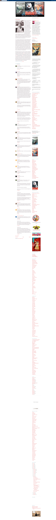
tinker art (33, 273)
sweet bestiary (33, 452)
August (34, 473)
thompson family (34, 455)
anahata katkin (33, 280)
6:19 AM (18, 148)
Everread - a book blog (34, 103)
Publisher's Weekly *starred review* (36, 204)
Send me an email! (34, 133)
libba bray (33, 314)
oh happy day (33, 446)
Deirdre (18, 131)
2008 (33, 466)
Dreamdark (33, 379)
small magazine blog (34, 450)
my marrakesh (33, 282)
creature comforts (34, 422)
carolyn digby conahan (34, 298)
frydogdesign (33, 432)
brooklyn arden (33, 345)
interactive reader (34, 355)
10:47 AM (18, 163)
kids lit (33, 359)
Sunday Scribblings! (34, 260)
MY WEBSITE (33, 254)
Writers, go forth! (35, 491)
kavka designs (33, 437)
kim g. (32, 288)
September (35, 472)
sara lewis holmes (34, 330)
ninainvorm (33, 445)
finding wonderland (34, 352)
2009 (33, 465)
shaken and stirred (34, 367)
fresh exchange (33, 431)
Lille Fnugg (33, 315)
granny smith (33, 267)
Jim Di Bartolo (33, 380)
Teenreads (33, 210)
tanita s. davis (33, 335)
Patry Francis (18, 170)
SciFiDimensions (34, 119)
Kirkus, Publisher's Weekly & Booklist (36, 109)
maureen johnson (34, 320)
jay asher (33, 307)
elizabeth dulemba (34, 351)
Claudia (18, 175)
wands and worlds (34, 371)
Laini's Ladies (33, 381)
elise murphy (33, 303)
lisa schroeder (33, 316)
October (34, 471)
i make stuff (33, 436)
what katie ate (33, 457)
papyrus (18, 71)
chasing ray (33, 346)
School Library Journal (34, 118)
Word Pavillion (33, 372)
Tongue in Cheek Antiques (20, 215)
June (34, 475)
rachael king (33, 326)
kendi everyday (33, 438)
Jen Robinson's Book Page (35, 168)
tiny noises (33, 275)
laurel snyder (33, 313)
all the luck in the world (34, 414)
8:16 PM (18, 173)
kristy (32, 281)
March (34, 493)
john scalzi (33, 309)
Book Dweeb (33, 96)
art (32, 384)
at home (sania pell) (34, 416)
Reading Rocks (33, 206)
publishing (33, 392)
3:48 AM (18, 142)
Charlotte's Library (34, 163)
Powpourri (18, 202)
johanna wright (33, 308)
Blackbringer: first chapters (35, 506)
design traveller (33, 424)
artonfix (33, 415)
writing (33, 394)
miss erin (33, 361)
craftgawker (33, 421)
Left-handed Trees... (19, 153)
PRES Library (33, 171)
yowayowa (33, 458)
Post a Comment (17, 235)
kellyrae (33, 268)
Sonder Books (33, 122)
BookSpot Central (34, 98)
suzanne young (33, 333)
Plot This (33, 202)
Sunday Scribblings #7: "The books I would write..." (36, 485)
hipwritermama (33, 354)
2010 (33, 464)
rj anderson (33, 327)
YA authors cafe (33, 374)
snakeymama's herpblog (34, 262)
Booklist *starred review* (34, 196)
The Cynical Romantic (34, 124)
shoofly (33, 290)
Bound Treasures (34, 161)
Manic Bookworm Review (35, 113)
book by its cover (34, 417)
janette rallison (33, 306)
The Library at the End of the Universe (36, 125)
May (34, 476)
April (34, 492)
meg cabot (33, 321)
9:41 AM (18, 99)
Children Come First (34, 164)
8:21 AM (18, 157)
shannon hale (33, 332)
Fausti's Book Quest (34, 104)
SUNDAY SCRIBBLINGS (34, 256)
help (16, 55)
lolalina (33, 441)
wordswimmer (33, 373)
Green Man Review (34, 106)
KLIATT (33, 110)
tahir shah (33, 334)
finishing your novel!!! (34, 428)
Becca (17, 144)
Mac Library (33, 112)
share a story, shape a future (35, 368)
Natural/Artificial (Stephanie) (35, 323)
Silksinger (33, 383)
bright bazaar (33, 418)
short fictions (33, 393)
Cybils (33, 378)
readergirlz (33, 366)
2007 (33, 467)
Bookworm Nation (34, 99)
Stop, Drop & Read (34, 175)
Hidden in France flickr (34, 434)
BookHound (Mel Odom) (34, 97)
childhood (33, 387)
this (22, 55)
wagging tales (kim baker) (35, 336)
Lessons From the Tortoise (35, 111)
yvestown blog (33, 459)
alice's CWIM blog (34, 341)
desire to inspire (33, 425)
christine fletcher (34, 300)
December (35, 469)
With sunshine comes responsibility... (35, 489)
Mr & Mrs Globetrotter (34, 443)
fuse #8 (33, 353)
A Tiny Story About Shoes (36, 490)
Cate (17, 123)
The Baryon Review (34, 176)
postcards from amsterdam (35, 263)
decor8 (33, 423)
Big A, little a (33, 342)
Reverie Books (33, 207)
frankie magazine (34, 430)
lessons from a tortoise (34, 360)
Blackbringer (33, 377)
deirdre (33, 284)
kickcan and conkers (34, 439)
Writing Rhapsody (34, 128)
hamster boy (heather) (34, 277)
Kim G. (18, 208)
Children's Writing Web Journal (35, 348)
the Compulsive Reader (34, 211)
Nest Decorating (34, 444)
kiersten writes (33, 312)
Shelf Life (33, 121)
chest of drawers (33, 266)
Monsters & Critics (34, 170)
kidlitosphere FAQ (34, 358)
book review (33, 386)
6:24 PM (18, 129)
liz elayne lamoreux (19, 78)
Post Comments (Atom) (20, 238)
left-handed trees (34, 287)
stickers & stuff (33, 451)
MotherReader (33, 362)
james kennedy (33, 305)
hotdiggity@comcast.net (34, 38)
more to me (33, 264)
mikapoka (33, 442)
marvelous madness (34, 261)
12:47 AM (18, 219)
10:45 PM (18, 177)
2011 (33, 463)
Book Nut (33, 195)
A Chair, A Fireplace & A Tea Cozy (35, 193)
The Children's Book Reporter (35, 177)
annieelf (33, 270)
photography (33, 391)
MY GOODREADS (34, 255)
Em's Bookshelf (33, 102)
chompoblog (33, 349)
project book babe (34, 365)
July (34, 474)
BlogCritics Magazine (34, 95)
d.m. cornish (33, 302)
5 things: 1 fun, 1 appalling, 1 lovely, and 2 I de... (36, 487)
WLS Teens (33, 212)
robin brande (33, 328)
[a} (32, 269)
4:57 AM (18, 200)
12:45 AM (18, 69)
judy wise (33, 291)
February (35, 494)
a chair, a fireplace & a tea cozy (35, 340)
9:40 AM (18, 84)
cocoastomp (33, 301)
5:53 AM (18, 76)
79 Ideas (33, 412)
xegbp (32, 289)
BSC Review (33, 162)
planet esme (33, 364)
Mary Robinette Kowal (34, 319)
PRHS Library (33, 117)
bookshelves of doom (34, 344)
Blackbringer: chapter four (35, 507)
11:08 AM (18, 109)
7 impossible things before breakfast (36, 339)
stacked (33, 209)
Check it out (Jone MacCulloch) (35, 347)
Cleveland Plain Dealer (34, 199)
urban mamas (33, 456)
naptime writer (33, 322)
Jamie (17, 136)
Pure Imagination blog (34, 205)
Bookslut (33, 197)
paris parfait (33, 283)
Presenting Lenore (34, 203)
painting (33, 390)
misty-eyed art (33, 276)
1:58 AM (18, 190)
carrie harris (33, 299)
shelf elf (33, 369)
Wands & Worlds (34, 127)
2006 (33, 468)
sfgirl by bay (33, 449)
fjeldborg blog (33, 429)
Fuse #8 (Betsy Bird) (34, 105)
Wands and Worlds (34, 178)
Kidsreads (33, 108)
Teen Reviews (33, 123)
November (35, 470)
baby (32, 385)
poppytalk (33, 448)
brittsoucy (33, 274)
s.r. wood (33, 329)
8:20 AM (18, 225)
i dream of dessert (34, 435)
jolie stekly (33, 310)
